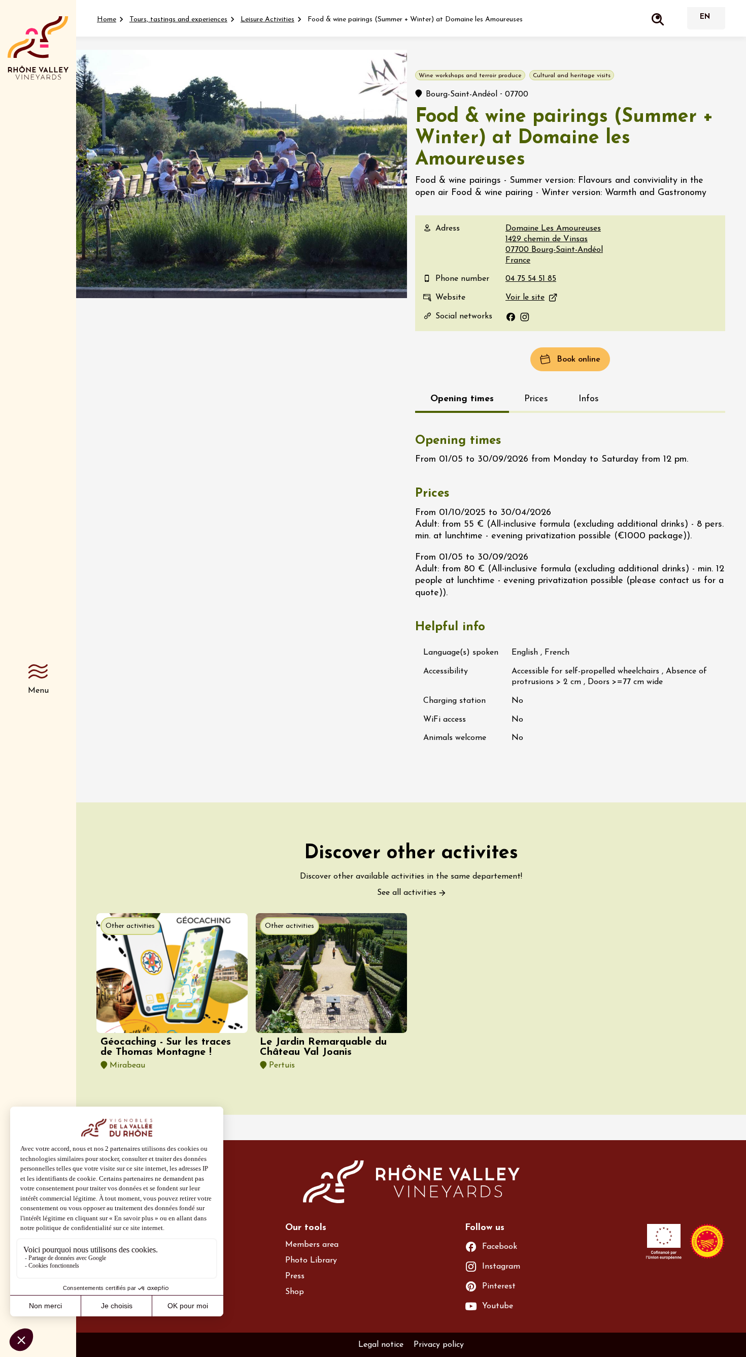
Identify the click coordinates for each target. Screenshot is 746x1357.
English (705, 18)
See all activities (406, 893)
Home (106, 19)
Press (294, 1276)
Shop (294, 1292)
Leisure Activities (267, 19)
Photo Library (311, 1260)
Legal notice (380, 1345)
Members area (311, 1245)
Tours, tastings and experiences (178, 19)
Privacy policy (439, 1345)
